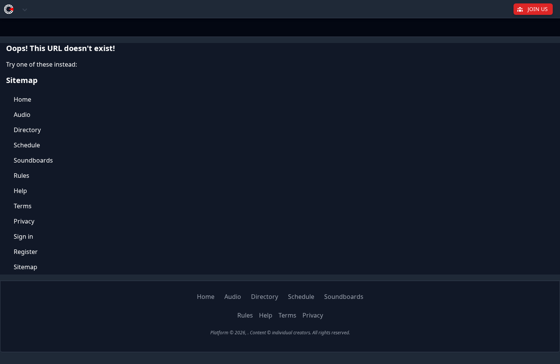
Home (22, 99)
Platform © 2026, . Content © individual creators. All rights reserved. (280, 332)
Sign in (23, 236)
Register (26, 251)
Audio (22, 114)
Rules (21, 175)
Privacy (24, 221)
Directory (27, 130)
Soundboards (33, 160)
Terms (23, 206)
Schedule (27, 145)
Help (20, 191)
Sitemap (25, 267)
